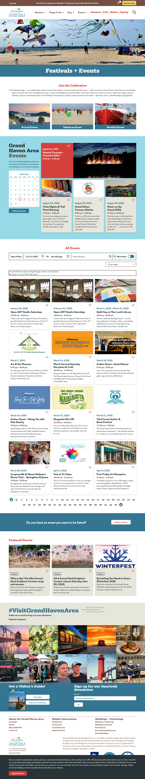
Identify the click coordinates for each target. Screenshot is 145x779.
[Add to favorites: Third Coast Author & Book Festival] (133, 412)
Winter (114, 12)
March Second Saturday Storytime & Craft (66, 365)
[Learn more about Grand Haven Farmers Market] (88, 188)
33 (65, 504)
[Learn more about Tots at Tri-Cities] (72, 452)
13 (77, 499)
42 (110, 504)
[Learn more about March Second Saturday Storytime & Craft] (72, 342)
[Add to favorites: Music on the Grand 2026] (133, 200)
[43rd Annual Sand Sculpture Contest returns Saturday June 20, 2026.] (72, 556)
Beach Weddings (101, 733)
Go (78, 704)
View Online (42, 697)
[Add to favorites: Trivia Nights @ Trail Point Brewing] (68, 200)
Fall (105, 12)
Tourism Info (57, 724)
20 (113, 499)
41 (105, 504)
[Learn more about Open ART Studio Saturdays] (29, 290)
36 (80, 504)
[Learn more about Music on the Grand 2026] (121, 188)
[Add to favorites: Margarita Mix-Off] (90, 412)
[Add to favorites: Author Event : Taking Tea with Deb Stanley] (47, 412)
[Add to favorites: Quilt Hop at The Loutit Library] (133, 305)
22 (123, 499)
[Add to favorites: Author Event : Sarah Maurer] (133, 357)
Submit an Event (121, 522)
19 (108, 499)
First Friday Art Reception (111, 474)
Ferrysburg (69, 3)
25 (24, 504)
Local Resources (58, 727)
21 (118, 499)
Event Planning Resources (105, 730)
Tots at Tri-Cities (62, 474)
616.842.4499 (14, 753)
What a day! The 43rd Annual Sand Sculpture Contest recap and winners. (27, 581)
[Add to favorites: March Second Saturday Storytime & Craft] (90, 357)
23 (128, 499)
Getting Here (57, 721)
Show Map (121, 256)
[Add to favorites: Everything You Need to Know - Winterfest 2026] (133, 571)
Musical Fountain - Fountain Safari (53, 153)
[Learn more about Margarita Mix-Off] (72, 397)
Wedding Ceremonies (103, 724)
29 (44, 504)
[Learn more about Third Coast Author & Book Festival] (115, 397)
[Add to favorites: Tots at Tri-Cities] (90, 467)
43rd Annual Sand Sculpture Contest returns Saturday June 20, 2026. (70, 581)
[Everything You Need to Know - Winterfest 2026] (115, 556)
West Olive (88, 3)
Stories (12, 724)
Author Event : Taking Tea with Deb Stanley (27, 420)
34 (70, 504)
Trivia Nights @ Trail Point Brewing (54, 208)
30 (49, 504)
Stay (70, 12)
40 (100, 504)
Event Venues (100, 727)
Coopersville (78, 3)
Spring (124, 12)
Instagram (22, 619)
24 (133, 499)
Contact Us (13, 730)
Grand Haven (41, 3)
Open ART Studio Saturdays (26, 312)
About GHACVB (15, 727)
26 (29, 504)
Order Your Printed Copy (37, 702)
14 (82, 499)
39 (95, 504)
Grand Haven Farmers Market (84, 208)
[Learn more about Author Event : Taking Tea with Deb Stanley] (29, 397)
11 (67, 499)
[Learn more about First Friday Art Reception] (115, 452)
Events (81, 12)
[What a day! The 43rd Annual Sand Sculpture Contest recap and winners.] (29, 556)
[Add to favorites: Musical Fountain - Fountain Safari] (68, 146)
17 (98, 499)
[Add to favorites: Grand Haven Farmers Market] (100, 200)
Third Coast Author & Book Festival (108, 420)
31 (54, 504)
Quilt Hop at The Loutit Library (114, 312)
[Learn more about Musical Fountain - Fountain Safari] (104, 160)
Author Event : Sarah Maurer (113, 364)
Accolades (13, 721)
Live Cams (12, 3)
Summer (96, 12)
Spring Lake (51, 3)
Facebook (13, 619)
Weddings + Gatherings (104, 721)
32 (59, 504)
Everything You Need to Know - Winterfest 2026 (114, 579)
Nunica (95, 3)
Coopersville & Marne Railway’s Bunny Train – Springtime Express (29, 475)
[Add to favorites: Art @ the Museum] (47, 357)
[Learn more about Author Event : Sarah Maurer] (115, 342)
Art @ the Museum (21, 364)
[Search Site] (134, 12)
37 (85, 504)
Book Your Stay (129, 3)
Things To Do (55, 12)
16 (93, 499)
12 (72, 499)
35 (75, 504)
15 (88, 499)
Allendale (60, 3)
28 (39, 504)
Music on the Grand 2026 (114, 208)
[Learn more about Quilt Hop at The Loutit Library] (115, 290)
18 (103, 499)
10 (62, 499)
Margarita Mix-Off (63, 419)
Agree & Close (17, 773)
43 (116, 504)
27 (34, 504)
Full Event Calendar (19, 211)
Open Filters (16, 256)
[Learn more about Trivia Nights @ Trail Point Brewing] (56, 188)
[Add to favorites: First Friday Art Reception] (133, 467)
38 (90, 504)
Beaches (39, 12)
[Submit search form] (110, 256)
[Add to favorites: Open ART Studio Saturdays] (47, 305)
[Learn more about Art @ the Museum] (29, 342)
